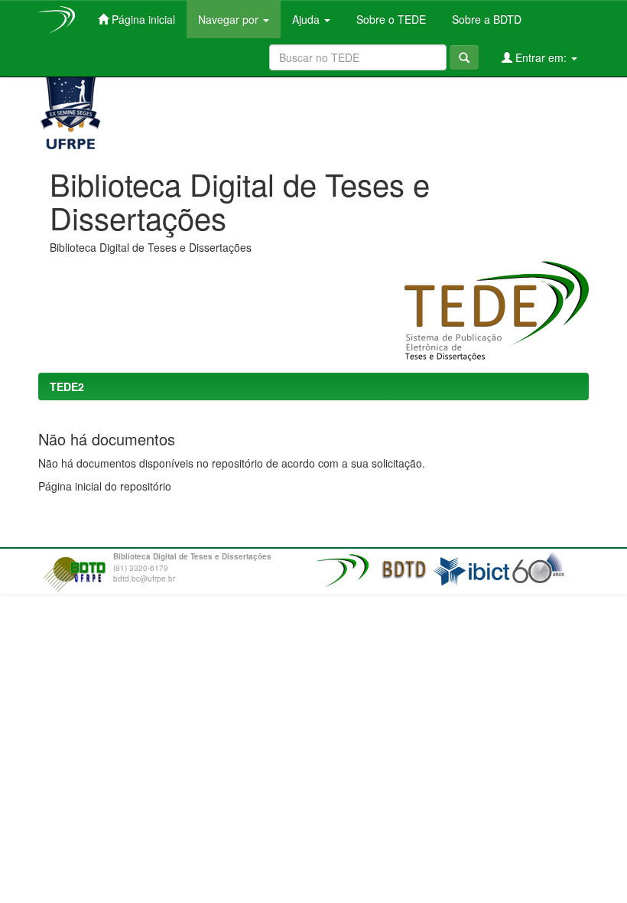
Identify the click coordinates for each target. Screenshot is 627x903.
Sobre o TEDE (389, 19)
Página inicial (142, 19)
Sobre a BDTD (485, 19)
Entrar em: (541, 57)
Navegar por (230, 19)
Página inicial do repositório (104, 486)
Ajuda (307, 19)
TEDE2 (67, 386)
